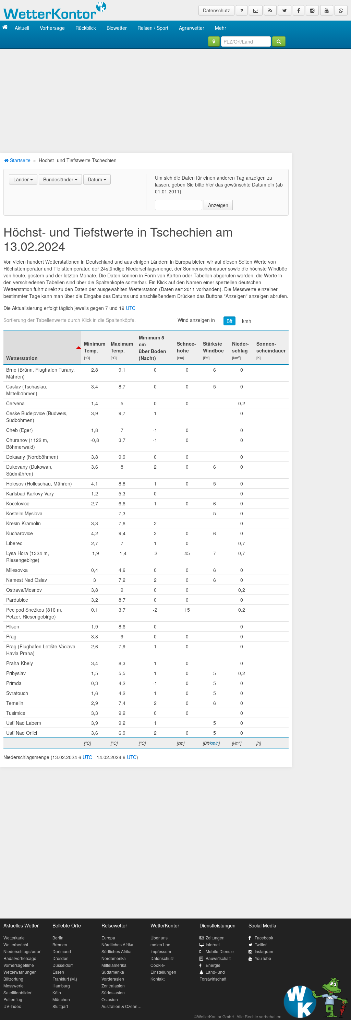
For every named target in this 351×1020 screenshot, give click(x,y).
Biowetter (117, 27)
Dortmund (61, 951)
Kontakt (157, 979)
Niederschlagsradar (21, 951)
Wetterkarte (14, 937)
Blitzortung (13, 979)
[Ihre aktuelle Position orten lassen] (214, 41)
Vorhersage (52, 27)
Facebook (264, 937)
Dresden (60, 958)
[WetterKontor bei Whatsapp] (341, 10)
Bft (229, 320)
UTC (130, 307)
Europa (108, 937)
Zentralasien (113, 985)
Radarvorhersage (19, 958)
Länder (21, 179)
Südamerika (112, 972)
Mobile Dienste (220, 951)
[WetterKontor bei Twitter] (284, 10)
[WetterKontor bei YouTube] (326, 10)
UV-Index (12, 1006)
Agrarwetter (191, 27)
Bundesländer (59, 179)
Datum (96, 179)
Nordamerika (113, 958)
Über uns (159, 937)
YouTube (263, 958)
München (61, 999)
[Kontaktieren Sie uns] (256, 10)
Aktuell (22, 27)
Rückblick (85, 27)
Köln (56, 992)
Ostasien (109, 999)
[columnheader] (42, 347)
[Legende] (241, 10)
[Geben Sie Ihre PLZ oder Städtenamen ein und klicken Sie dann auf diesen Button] (279, 41)
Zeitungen (215, 937)
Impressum (160, 951)
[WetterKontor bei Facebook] (298, 10)
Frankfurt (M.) (64, 979)
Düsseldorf (62, 965)
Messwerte (13, 985)
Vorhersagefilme (18, 965)
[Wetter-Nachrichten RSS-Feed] (270, 10)
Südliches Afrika (116, 951)
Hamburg (61, 985)
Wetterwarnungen (20, 972)
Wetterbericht (15, 944)
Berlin (57, 937)
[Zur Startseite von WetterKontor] (5, 28)
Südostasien (113, 992)
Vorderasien (112, 979)
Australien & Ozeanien (122, 1006)
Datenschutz (216, 10)
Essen (58, 972)
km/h (214, 743)
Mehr (220, 27)
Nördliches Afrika (117, 944)
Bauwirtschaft (218, 958)
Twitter (261, 944)
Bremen (59, 944)
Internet (213, 944)
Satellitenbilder (17, 992)
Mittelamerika (113, 965)
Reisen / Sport (152, 27)
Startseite (20, 160)
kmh (246, 320)
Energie (213, 965)
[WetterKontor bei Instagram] (312, 10)
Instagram (264, 951)
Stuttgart (60, 1006)
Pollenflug (12, 999)
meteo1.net (160, 944)
